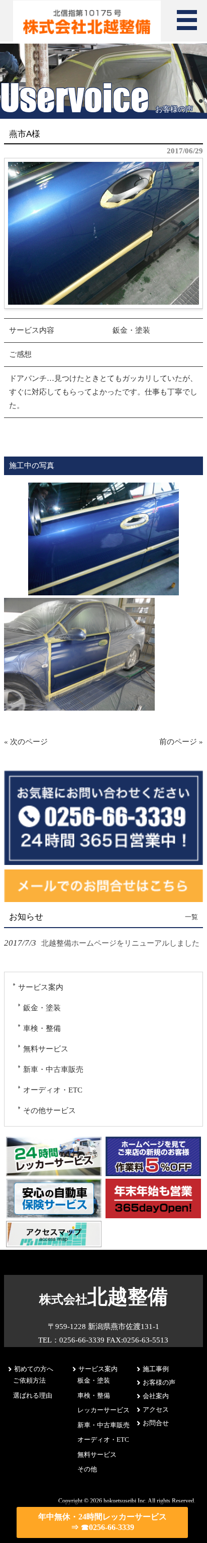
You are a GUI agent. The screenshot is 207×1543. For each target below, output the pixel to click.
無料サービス (45, 1049)
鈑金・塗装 (42, 1008)
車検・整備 (42, 1028)
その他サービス (49, 1111)
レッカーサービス (103, 1410)
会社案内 (156, 1396)
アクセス (156, 1409)
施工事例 (156, 1369)
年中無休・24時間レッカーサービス (102, 1521)
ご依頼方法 (29, 1380)
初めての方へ (33, 1369)
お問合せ (156, 1423)
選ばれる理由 (32, 1395)
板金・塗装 (93, 1380)
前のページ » (181, 742)
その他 (87, 1469)
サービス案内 (40, 987)
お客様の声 (159, 1382)
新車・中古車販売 (53, 1069)
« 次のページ (26, 742)
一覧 (191, 917)
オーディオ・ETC (52, 1090)
